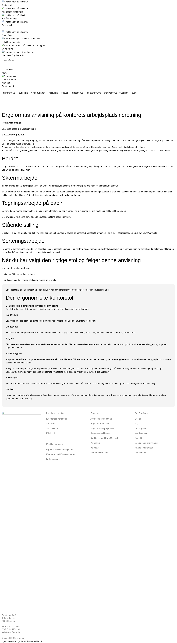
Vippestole (95, 443)
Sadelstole (51, 424)
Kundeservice (141, 433)
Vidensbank (140, 453)
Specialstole (52, 428)
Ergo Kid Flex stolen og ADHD (60, 449)
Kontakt (138, 438)
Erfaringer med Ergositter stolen (60, 454)
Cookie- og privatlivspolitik (147, 443)
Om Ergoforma (141, 428)
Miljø (137, 424)
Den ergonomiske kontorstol (19, 306)
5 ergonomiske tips (99, 453)
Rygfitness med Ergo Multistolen (105, 438)
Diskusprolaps (52, 459)
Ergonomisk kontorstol (56, 419)
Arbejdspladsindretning (101, 419)
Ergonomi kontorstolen (100, 424)
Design (138, 419)
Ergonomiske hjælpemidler (102, 428)
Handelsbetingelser (144, 448)
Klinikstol (50, 433)
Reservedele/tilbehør (100, 433)
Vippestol (94, 448)
